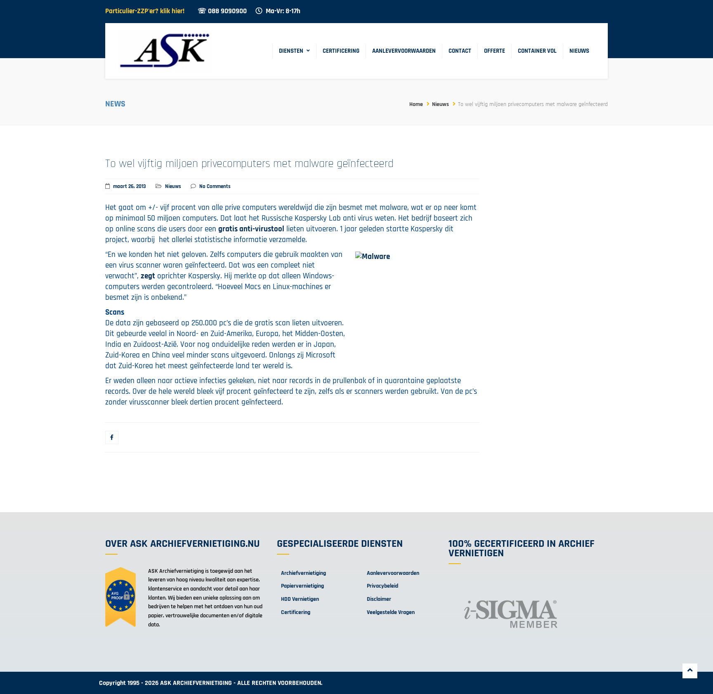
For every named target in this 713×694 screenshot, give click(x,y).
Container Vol (537, 51)
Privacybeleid (382, 586)
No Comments (215, 186)
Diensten (291, 51)
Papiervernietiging (302, 586)
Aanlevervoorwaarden (404, 51)
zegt (148, 276)
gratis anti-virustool (251, 229)
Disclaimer (379, 599)
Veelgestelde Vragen (391, 612)
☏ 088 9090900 (222, 11)
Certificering (341, 51)
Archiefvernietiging (303, 573)
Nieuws (579, 51)
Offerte (494, 51)
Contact (460, 51)
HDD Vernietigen (300, 599)
